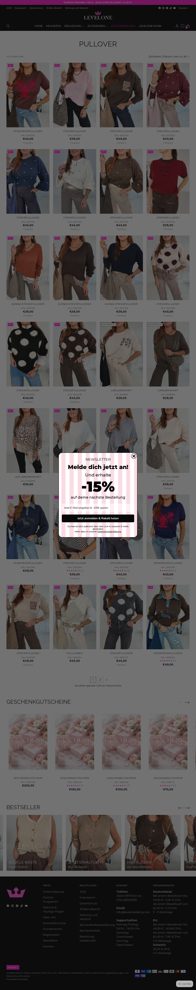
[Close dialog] (133, 456)
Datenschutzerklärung (109, 531)
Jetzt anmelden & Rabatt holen (98, 518)
